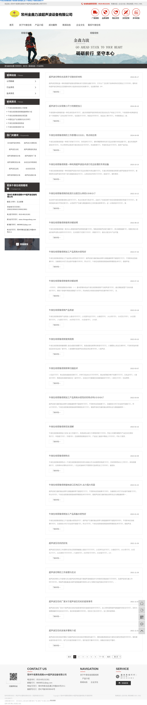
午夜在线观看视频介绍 (16, 127)
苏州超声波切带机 (13, 143)
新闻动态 (66, 25)
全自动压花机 (30, 169)
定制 (6, 703)
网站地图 (130, 4)
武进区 (16, 703)
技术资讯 (10, 93)
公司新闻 (10, 81)
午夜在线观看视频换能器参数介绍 (20, 112)
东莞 (9, 703)
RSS (136, 4)
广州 (42, 701)
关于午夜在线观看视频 (25, 26)
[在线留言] (142, 624)
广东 (36, 701)
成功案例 (53, 25)
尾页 (108, 657)
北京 (26, 701)
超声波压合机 (14, 149)
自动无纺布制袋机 (30, 162)
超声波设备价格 (30, 175)
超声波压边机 (14, 169)
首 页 (25, 66)
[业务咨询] (142, 603)
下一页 (101, 657)
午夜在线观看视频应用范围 (17, 116)
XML (140, 4)
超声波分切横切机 (30, 143)
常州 (33, 701)
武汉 (20, 701)
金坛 (19, 703)
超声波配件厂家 (30, 156)
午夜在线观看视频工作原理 (17, 108)
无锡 (29, 701)
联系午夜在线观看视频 (94, 26)
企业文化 (80, 25)
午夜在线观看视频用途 (16, 123)
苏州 (48, 701)
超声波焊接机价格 (13, 175)
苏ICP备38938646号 (46, 689)
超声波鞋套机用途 (30, 149)
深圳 (39, 701)
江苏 (17, 701)
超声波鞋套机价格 (13, 156)
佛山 (12, 703)
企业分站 (122, 4)
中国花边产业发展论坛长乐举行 (19, 119)
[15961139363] (142, 610)
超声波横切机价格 (13, 162)
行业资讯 (40, 66)
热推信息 (114, 4)
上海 (23, 701)
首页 (11, 25)
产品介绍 (39, 25)
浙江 (45, 701)
